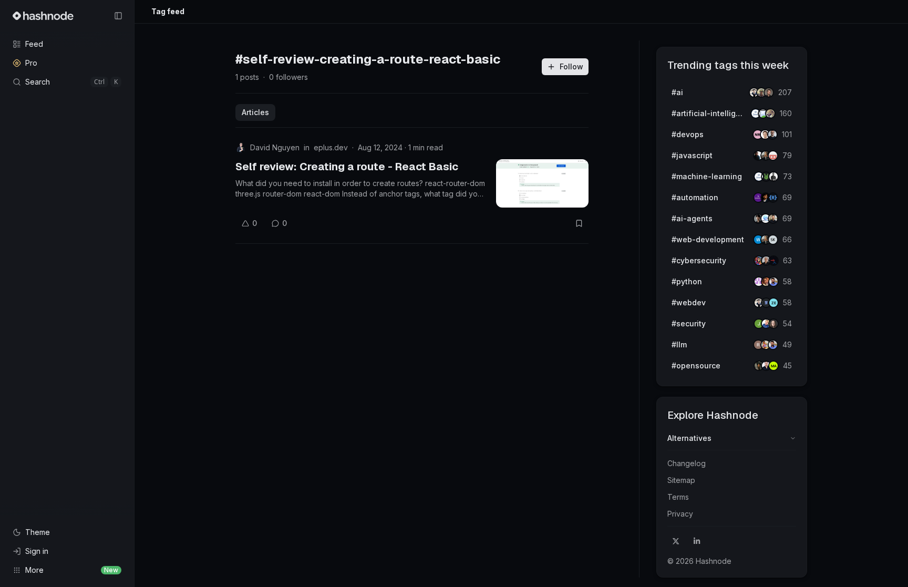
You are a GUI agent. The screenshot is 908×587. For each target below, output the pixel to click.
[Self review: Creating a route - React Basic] (542, 183)
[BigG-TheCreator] (773, 323)
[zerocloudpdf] (773, 302)
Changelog (686, 463)
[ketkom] (773, 155)
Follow (571, 66)
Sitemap (681, 480)
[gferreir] (772, 134)
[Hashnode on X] (675, 541)
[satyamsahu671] (773, 176)
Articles (255, 112)
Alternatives (689, 438)
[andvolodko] (768, 92)
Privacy (680, 513)
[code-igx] (773, 281)
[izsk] (773, 239)
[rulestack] (773, 197)
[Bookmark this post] (579, 223)
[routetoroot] (773, 260)
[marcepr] (773, 366)
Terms (678, 496)
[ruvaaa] (770, 113)
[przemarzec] (773, 218)
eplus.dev (331, 147)
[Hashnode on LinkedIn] (696, 541)
